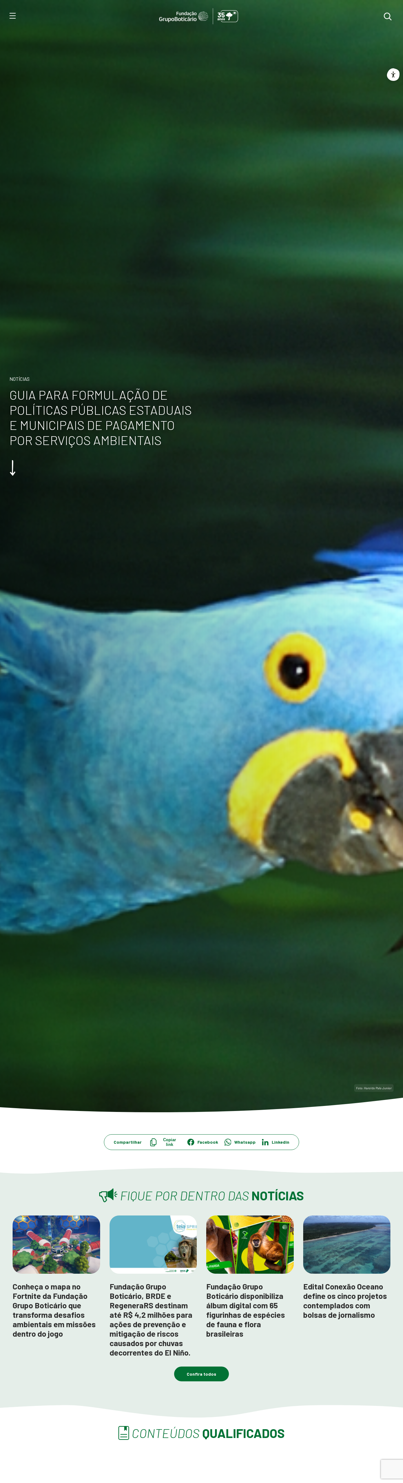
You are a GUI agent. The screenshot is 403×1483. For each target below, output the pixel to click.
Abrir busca (387, 16)
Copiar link (169, 1142)
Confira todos (201, 1374)
